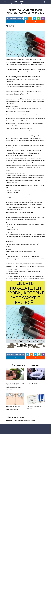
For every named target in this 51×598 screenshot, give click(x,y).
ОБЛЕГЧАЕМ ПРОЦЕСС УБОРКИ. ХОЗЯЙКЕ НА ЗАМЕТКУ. (34, 382)
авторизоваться (31, 420)
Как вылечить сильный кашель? (34, 406)
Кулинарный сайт (16, 2)
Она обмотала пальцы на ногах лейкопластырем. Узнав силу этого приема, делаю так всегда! (14, 408)
